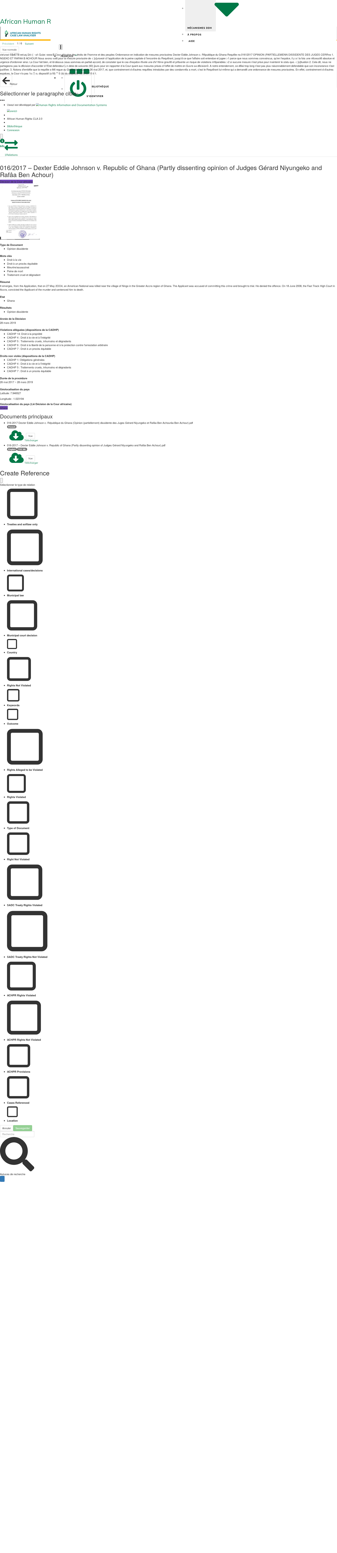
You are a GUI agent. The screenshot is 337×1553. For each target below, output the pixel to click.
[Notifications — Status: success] (60, 47)
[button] (2, 143)
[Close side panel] (1, 136)
